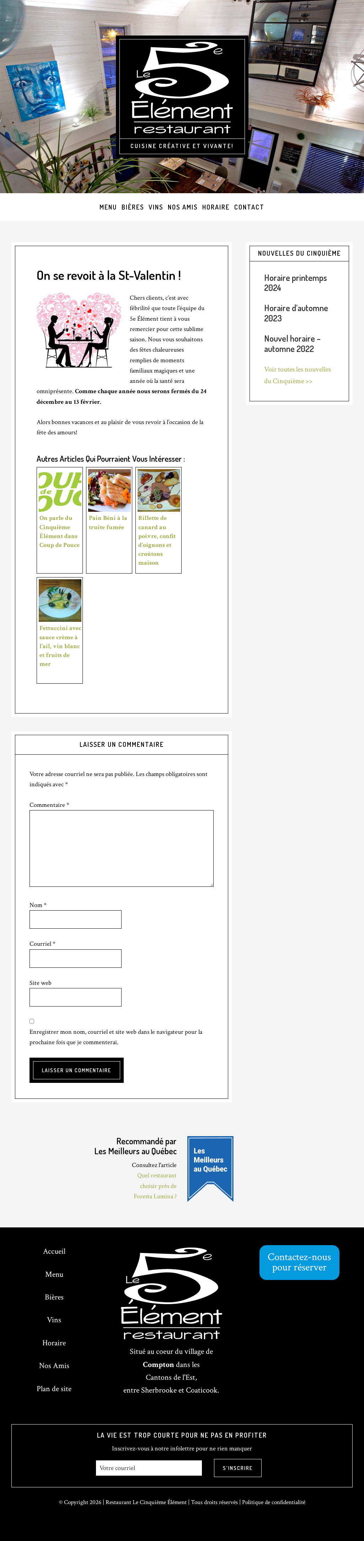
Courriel (42, 944)
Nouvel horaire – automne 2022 (292, 343)
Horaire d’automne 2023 (296, 313)
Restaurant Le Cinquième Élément (146, 1502)
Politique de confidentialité (273, 1502)
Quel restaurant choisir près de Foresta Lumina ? (155, 1185)
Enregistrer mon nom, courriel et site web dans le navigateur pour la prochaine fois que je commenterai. (116, 1037)
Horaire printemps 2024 (295, 282)
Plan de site (54, 1389)
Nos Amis (54, 1366)
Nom (38, 905)
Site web (41, 983)
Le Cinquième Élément (182, 89)
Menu (54, 1274)
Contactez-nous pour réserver (299, 1262)
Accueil (54, 1251)
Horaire (54, 1343)
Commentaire (49, 805)
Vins (54, 1320)
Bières (54, 1297)
